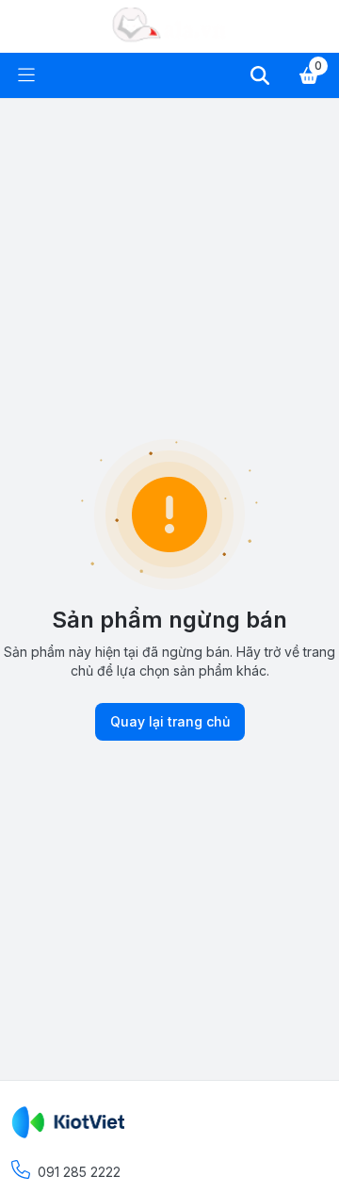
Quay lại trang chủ (170, 721)
